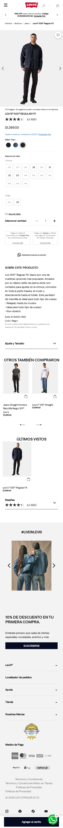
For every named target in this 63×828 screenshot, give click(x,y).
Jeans (26, 23)
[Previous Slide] (6, 15)
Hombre (8, 23)
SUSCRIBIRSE (32, 645)
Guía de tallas (15, 214)
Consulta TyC (45, 134)
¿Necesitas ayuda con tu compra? (34, 255)
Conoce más (17, 243)
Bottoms (18, 23)
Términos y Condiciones (29, 779)
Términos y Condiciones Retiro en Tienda (28, 783)
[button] (9, 167)
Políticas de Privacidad (29, 787)
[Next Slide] (57, 15)
